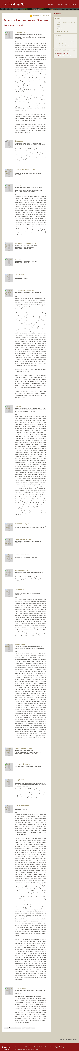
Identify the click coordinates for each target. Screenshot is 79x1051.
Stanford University (7, 1048)
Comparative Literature (65, 56)
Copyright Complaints (61, 1047)
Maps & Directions (27, 1047)
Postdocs (59, 29)
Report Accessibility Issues (68, 1039)
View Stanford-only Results (41, 16)
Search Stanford (39, 1047)
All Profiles (58, 18)
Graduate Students (62, 31)
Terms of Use (49, 1047)
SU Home (17, 1047)
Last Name (58, 35)
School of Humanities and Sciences (65, 50)
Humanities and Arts (62, 54)
